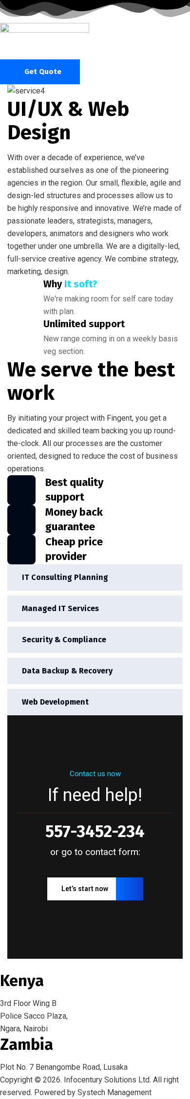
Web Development (55, 702)
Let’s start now (84, 889)
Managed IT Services (60, 608)
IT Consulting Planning (65, 577)
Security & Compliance (64, 639)
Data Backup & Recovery (67, 670)
